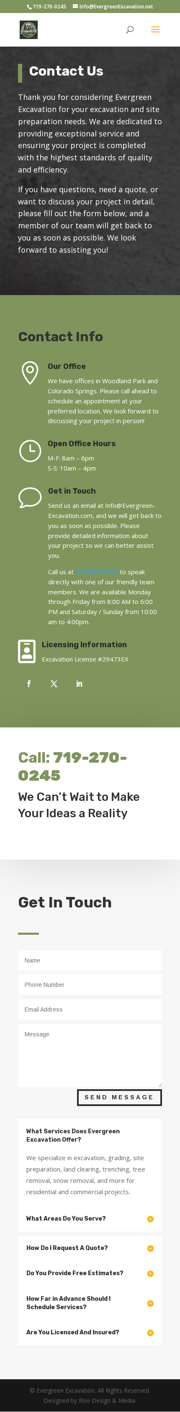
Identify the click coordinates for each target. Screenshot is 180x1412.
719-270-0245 (49, 6)
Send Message (119, 1097)
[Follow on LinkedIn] (79, 683)
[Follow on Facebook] (29, 683)
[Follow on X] (54, 683)
